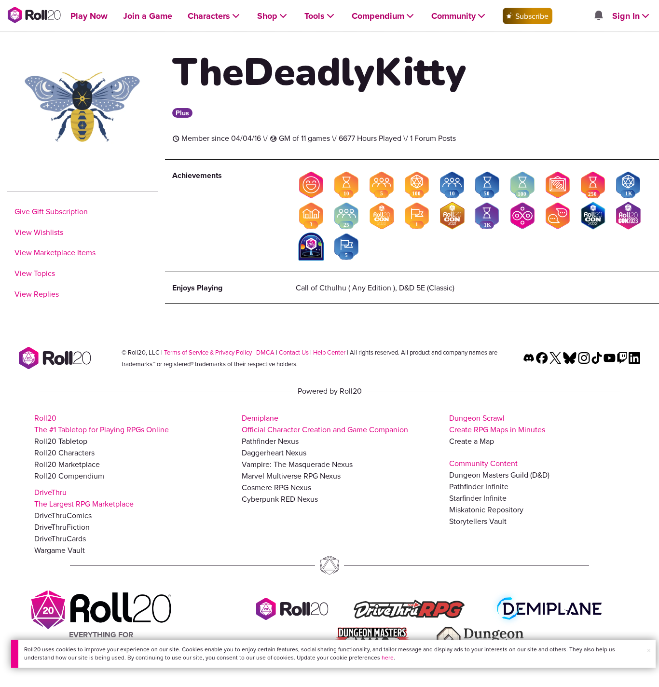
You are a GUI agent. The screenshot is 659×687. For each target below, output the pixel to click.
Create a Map (471, 441)
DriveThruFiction (62, 527)
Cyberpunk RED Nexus (280, 499)
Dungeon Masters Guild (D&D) (499, 474)
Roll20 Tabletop (60, 441)
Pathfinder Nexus (270, 441)
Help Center (329, 352)
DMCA (265, 352)
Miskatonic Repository (486, 509)
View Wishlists (38, 232)
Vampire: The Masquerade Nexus (297, 464)
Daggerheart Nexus (274, 452)
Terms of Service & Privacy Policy (208, 352)
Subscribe (531, 16)
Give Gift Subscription (51, 211)
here (388, 657)
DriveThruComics (63, 515)
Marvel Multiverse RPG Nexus (291, 475)
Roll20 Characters (64, 452)
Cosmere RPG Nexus (276, 487)
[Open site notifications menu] (598, 16)
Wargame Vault (59, 550)
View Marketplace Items (55, 252)
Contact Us (294, 352)
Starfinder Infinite (478, 498)
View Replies (36, 294)
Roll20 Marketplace (67, 464)
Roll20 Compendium (69, 475)
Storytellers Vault (478, 521)
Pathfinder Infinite (478, 486)
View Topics (34, 273)
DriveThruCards (60, 538)
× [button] (649, 650)
